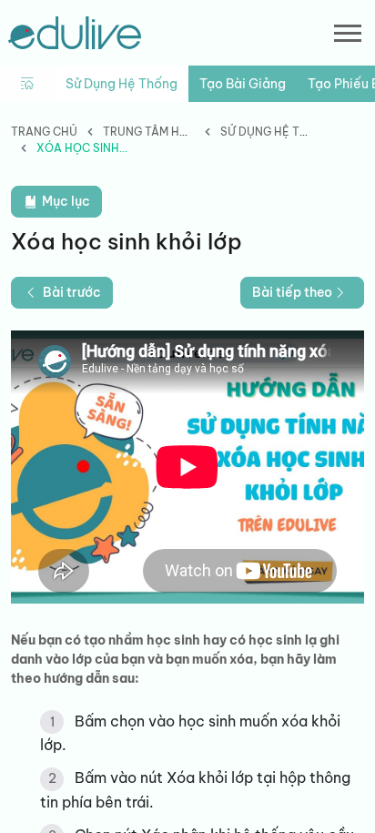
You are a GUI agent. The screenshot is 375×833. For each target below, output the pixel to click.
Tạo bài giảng (242, 84)
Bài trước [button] (72, 292)
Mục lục (64, 201)
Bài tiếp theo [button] (292, 292)
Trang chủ (44, 131)
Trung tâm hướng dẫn (171, 131)
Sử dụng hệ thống (121, 84)
